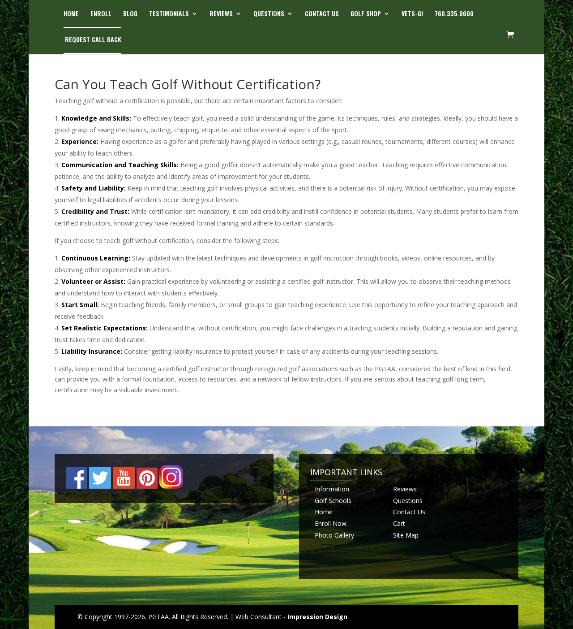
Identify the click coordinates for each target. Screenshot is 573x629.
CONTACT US (322, 14)
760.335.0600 (454, 14)
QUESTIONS (268, 14)
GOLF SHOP (366, 14)
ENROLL (100, 14)
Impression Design (317, 616)
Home (324, 512)
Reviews (405, 489)
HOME (71, 14)
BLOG (130, 14)
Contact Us (409, 512)
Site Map (406, 535)
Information (332, 489)
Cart (399, 523)
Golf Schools (333, 500)
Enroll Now (330, 523)
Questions (408, 500)
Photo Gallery (334, 535)
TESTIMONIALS (169, 14)
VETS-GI (412, 14)
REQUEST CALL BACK (93, 40)
